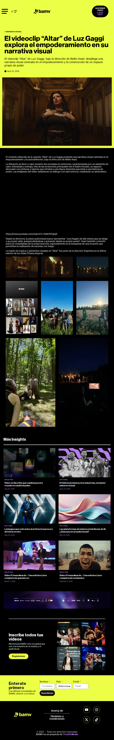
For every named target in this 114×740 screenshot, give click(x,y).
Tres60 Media (70, 734)
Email (76, 681)
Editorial (64, 479)
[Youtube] (86, 709)
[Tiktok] (96, 719)
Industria (8, 479)
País (58, 681)
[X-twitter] (86, 719)
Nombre (44, 681)
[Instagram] (96, 709)
